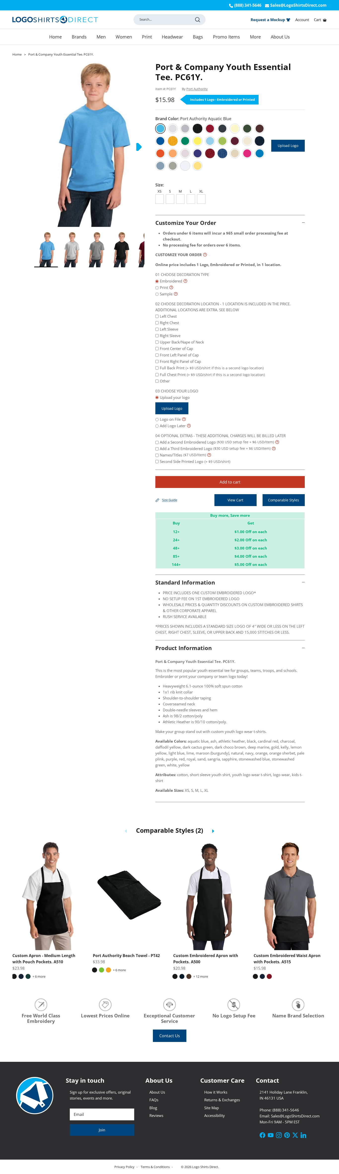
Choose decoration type (185, 274)
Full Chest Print (212, 374)
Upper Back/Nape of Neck (182, 342)
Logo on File (170, 419)
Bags (198, 37)
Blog (153, 1107)
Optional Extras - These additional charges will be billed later (223, 435)
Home (55, 37)
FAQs (153, 1099)
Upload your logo (175, 403)
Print (147, 37)
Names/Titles (183, 454)
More (255, 37)
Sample (166, 293)
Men (101, 37)
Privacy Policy (124, 1167)
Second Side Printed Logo (195, 461)
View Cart (235, 500)
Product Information (183, 648)
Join (102, 1129)
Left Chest (168, 316)
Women (124, 37)
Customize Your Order (185, 222)
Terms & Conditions (155, 1167)
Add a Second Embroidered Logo (217, 442)
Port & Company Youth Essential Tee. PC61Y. (61, 54)
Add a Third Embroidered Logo (215, 448)
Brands (79, 37)
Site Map (211, 1107)
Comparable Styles (283, 500)
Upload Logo (288, 145)
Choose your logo (179, 390)
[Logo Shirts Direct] (55, 19)
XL (201, 191)
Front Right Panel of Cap (180, 361)
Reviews (156, 1115)
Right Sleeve (170, 335)
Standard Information (185, 582)
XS (160, 191)
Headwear (172, 37)
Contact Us (169, 1035)
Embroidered (171, 280)
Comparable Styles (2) (169, 830)
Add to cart (230, 482)
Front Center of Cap (176, 348)
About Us (280, 37)
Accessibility (214, 1115)
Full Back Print (212, 367)
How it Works (215, 1092)
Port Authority (197, 89)
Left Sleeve (169, 329)
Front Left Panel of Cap (179, 354)
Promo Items (226, 37)
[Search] (198, 20)
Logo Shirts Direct (205, 1167)
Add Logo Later (173, 425)
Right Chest (169, 322)
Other (165, 381)
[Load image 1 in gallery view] (89, 144)
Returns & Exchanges (222, 1099)
